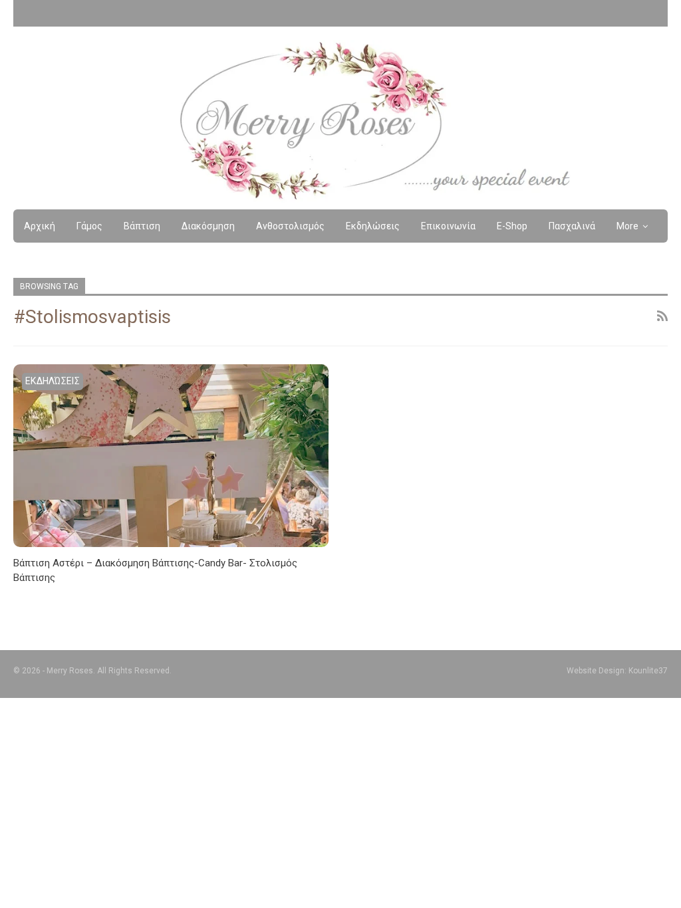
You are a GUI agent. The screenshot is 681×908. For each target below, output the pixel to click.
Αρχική (39, 226)
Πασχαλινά (572, 226)
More (627, 226)
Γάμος (89, 226)
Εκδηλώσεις (373, 226)
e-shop (512, 226)
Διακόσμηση (208, 226)
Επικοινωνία (448, 226)
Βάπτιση (142, 226)
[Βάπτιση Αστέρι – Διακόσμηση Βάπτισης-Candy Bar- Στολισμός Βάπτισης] (171, 455)
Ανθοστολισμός (290, 226)
